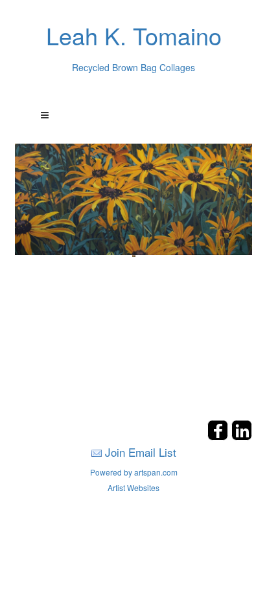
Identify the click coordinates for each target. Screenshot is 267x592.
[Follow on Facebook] (219, 436)
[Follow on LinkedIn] (241, 436)
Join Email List (140, 452)
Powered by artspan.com (134, 471)
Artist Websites (133, 487)
